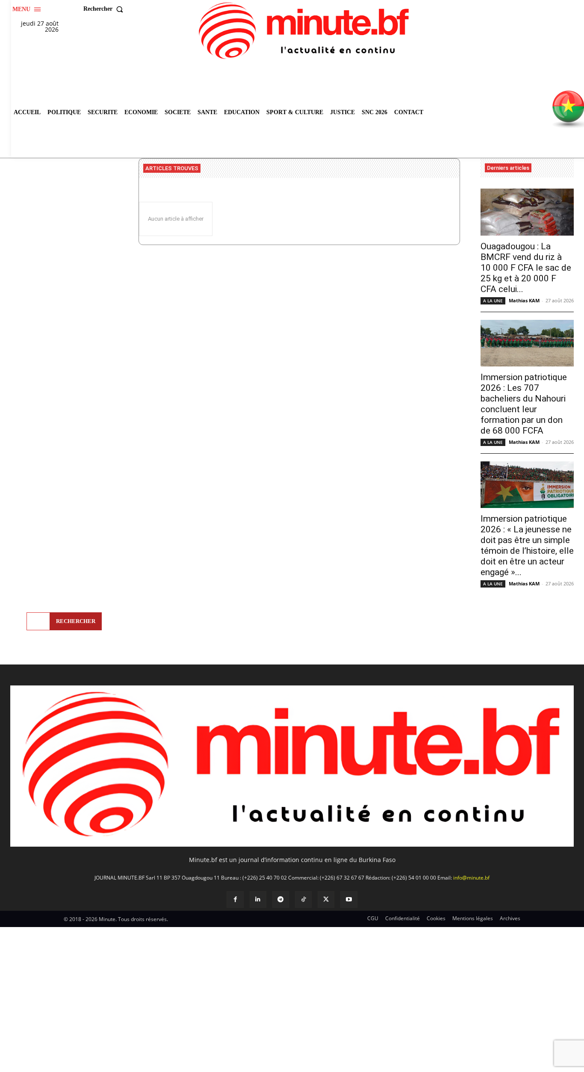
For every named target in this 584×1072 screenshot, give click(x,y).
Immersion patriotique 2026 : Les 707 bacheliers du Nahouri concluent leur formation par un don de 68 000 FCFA (524, 404)
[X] (326, 899)
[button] (105, 9)
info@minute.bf (471, 877)
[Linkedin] (258, 899)
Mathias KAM (524, 300)
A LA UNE (493, 301)
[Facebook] (235, 899)
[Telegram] (280, 899)
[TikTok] (303, 899)
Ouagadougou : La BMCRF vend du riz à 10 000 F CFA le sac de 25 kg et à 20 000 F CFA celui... (526, 267)
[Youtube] (348, 899)
